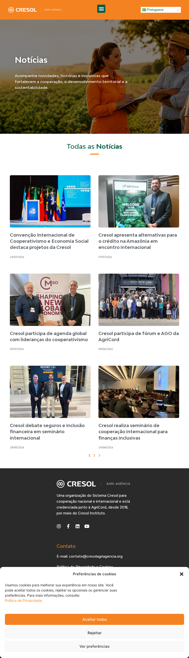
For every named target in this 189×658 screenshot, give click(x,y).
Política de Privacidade (23, 600)
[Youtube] (87, 526)
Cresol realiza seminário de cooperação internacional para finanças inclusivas (133, 431)
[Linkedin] (77, 526)
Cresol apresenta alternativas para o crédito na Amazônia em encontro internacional (137, 241)
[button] (181, 574)
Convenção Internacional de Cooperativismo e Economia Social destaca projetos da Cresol (49, 241)
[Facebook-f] (68, 526)
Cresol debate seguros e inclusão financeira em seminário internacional (47, 431)
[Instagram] (59, 526)
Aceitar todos (94, 619)
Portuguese (154, 10)
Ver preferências (94, 646)
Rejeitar (95, 633)
